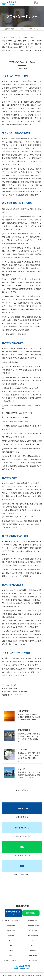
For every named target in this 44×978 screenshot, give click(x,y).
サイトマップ (33, 961)
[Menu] (40, 3)
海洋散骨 (24, 790)
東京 (17, 790)
